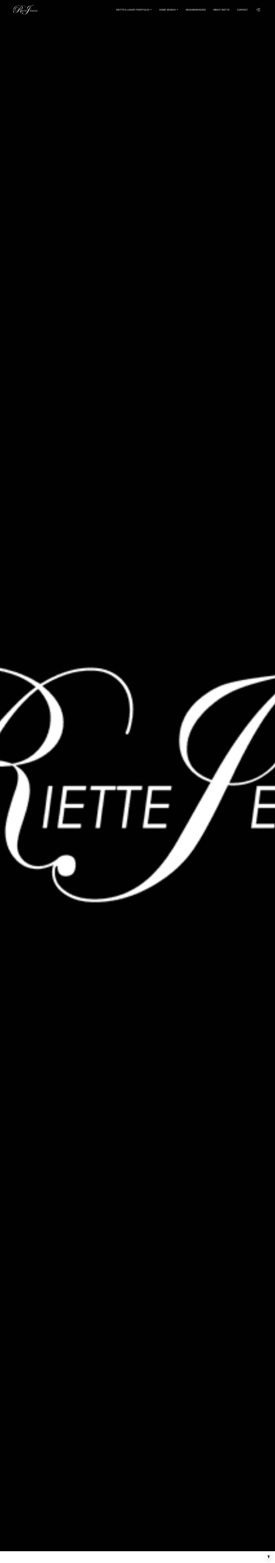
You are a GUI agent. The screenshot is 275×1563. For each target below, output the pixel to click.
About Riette (221, 9)
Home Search (167, 9)
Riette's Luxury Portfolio (132, 9)
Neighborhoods (196, 9)
